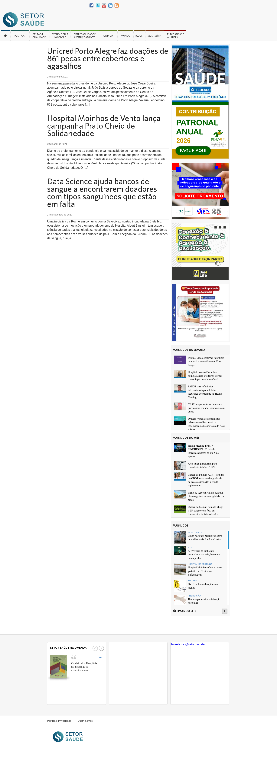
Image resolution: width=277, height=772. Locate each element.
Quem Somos (85, 720)
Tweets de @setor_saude (188, 644)
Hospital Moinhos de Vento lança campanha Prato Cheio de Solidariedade (104, 125)
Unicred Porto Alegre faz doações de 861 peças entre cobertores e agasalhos (107, 58)
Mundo (125, 35)
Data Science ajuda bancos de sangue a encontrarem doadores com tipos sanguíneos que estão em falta (102, 192)
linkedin (110, 5)
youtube (104, 5)
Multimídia (154, 35)
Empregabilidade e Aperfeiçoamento (85, 36)
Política (19, 35)
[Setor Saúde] (25, 19)
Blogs (139, 35)
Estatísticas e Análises (175, 36)
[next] (101, 648)
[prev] (95, 648)
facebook (92, 5)
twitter (98, 5)
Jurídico (108, 35)
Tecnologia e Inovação (60, 36)
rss (116, 5)
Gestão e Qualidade (39, 36)
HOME (5, 35)
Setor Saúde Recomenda (68, 647)
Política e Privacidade (59, 720)
